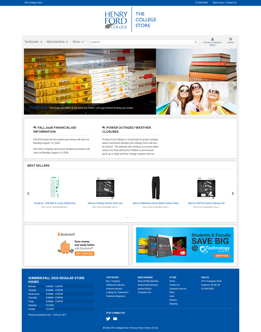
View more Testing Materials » (54, 207)
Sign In (212, 45)
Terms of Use (151, 328)
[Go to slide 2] (90, 113)
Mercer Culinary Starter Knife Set (105, 203)
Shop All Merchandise (148, 281)
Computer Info (144, 292)
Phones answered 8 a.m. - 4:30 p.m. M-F (47, 315)
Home (172, 281)
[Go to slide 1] (86, 113)
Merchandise (56, 41)
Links (172, 296)
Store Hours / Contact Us (225, 2)
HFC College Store (33, 2)
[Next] (154, 82)
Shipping (173, 303)
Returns (173, 300)
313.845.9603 (201, 2)
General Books (145, 288)
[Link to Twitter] (108, 319)
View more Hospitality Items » (105, 207)
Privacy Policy (136, 328)
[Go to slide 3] (94, 113)
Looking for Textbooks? (117, 292)
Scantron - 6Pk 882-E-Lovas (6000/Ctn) (54, 203)
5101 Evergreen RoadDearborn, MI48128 (211, 283)
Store (76, 41)
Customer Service (177, 288)
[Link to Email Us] (115, 319)
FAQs (172, 292)
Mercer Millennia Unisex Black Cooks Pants (156, 203)
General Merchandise (148, 285)
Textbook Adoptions (115, 296)
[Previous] (26, 82)
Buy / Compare (113, 281)
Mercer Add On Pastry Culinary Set (206, 203)
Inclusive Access (114, 288)
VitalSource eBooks (115, 285)
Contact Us (174, 285)
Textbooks (31, 41)
